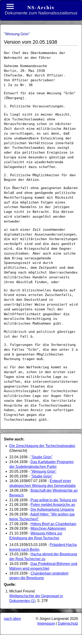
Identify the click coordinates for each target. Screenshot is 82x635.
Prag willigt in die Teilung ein (54, 500)
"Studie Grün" (42, 457)
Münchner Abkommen (48, 528)
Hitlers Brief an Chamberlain (53, 524)
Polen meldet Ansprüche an (53, 505)
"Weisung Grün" (43, 471)
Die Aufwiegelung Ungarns (52, 509)
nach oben (12, 619)
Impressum (46, 623)
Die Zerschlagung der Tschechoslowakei (42, 446)
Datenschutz (68, 623)
